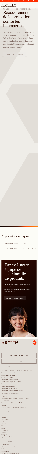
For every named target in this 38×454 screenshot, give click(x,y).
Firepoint (4, 423)
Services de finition (7, 377)
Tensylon (4, 434)
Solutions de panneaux (8, 386)
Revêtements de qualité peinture (11, 381)
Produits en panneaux (8, 384)
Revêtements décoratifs (8, 375)
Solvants (3, 405)
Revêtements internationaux (9, 379)
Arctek (3, 415)
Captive (3, 417)
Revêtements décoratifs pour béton (11, 373)
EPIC (3, 421)
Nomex (3, 432)
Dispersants (4, 419)
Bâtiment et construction (9, 447)
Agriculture (5, 444)
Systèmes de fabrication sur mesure (12, 437)
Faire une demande (14, 54)
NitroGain (4, 430)
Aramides (4, 396)
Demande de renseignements (15, 298)
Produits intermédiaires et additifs (11, 403)
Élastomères (5, 400)
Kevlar (3, 426)
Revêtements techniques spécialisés (12, 390)
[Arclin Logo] (8, 5)
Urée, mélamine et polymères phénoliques (13, 407)
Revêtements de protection (9, 388)
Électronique (5, 451)
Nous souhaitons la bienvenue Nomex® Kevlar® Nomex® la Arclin (18, 1)
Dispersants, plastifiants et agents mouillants (14, 398)
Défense (3, 449)
